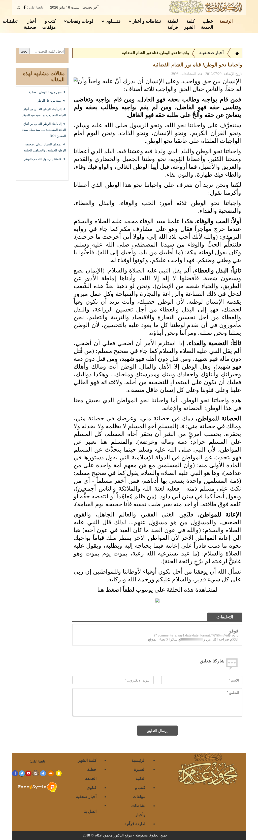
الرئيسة (226, 21)
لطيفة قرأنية (172, 24)
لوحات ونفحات (80, 21)
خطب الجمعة (207, 24)
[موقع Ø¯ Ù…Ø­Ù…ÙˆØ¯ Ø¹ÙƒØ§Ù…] (237, 53)
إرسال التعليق (157, 730)
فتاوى (91, 787)
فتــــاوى (112, 21)
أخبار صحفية (30, 24)
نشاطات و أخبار (146, 21)
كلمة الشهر (189, 24)
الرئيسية (138, 760)
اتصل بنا (89, 811)
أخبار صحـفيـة (211, 52)
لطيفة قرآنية (134, 823)
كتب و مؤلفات (49, 24)
